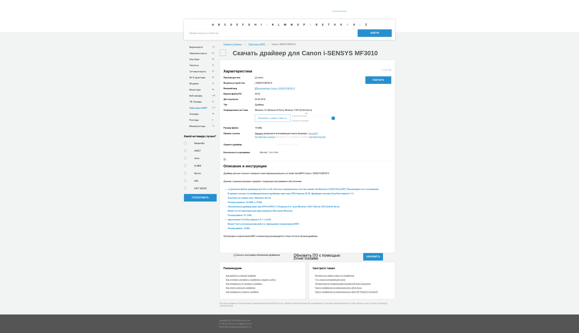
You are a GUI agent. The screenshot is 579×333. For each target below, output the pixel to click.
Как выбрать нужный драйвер (241, 275)
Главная (339, 7)
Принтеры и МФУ (256, 44)
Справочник (356, 7)
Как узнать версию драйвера (240, 288)
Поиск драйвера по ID (380, 7)
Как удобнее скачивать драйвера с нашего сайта (251, 279)
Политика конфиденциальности (235, 327)
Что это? (312, 133)
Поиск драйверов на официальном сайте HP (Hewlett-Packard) (346, 292)
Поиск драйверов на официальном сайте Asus (338, 288)
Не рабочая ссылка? (265, 137)
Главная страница (232, 44)
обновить (373, 256)
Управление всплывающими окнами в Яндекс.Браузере (343, 284)
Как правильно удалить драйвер (242, 292)
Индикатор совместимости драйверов (334, 275)
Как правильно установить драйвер (244, 284)
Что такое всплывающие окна (330, 279)
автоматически (317, 137)
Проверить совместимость (272, 118)
